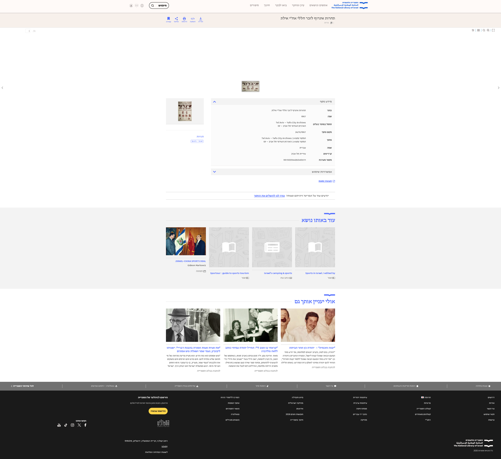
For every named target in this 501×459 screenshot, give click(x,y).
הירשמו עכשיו (158, 411)
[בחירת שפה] (142, 5)
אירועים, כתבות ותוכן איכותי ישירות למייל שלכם (149, 403)
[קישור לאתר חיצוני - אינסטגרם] (72, 425)
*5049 (165, 446)
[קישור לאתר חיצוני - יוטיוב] (59, 425)
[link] (483, 386)
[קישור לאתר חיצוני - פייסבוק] (85, 425)
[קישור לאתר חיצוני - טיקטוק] (65, 425)
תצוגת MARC (325, 181)
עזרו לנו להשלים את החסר (269, 196)
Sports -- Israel (197, 141)
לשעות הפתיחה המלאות (156, 452)
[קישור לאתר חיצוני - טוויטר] (79, 425)
